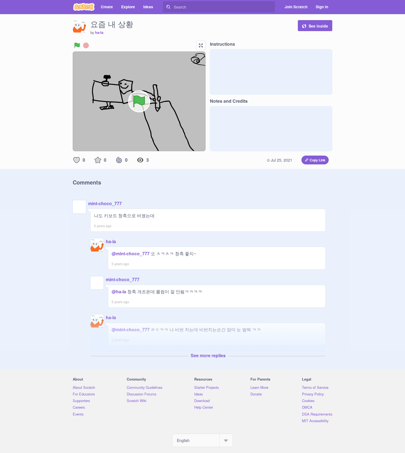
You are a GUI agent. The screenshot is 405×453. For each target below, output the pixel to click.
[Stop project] (86, 45)
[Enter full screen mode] (201, 45)
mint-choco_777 (105, 203)
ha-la (99, 32)
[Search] (168, 6)
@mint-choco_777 (131, 253)
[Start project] (77, 45)
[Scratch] (84, 7)
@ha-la (119, 291)
